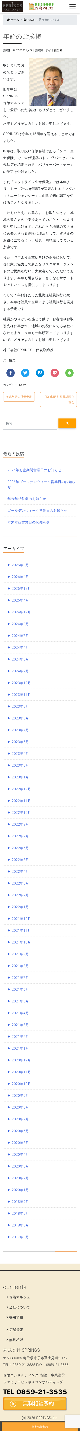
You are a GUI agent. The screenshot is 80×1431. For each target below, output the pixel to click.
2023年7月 (20, 730)
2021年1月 (20, 1048)
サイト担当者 (54, 50)
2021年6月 (20, 989)
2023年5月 (20, 742)
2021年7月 (20, 977)
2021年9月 (20, 954)
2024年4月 (20, 647)
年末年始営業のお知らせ (26, 499)
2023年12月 (21, 683)
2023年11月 (21, 694)
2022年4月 (20, 871)
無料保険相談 (40, 1426)
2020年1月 (20, 1190)
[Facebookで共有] (10, 373)
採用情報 (16, 1317)
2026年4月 (20, 577)
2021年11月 (21, 930)
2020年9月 (20, 1095)
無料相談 (16, 1340)
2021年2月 (20, 1036)
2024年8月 (20, 624)
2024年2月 (20, 671)
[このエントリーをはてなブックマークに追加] (40, 373)
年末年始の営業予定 (19, 397)
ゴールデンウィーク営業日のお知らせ (37, 510)
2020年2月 (20, 1178)
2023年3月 (20, 765)
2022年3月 (20, 883)
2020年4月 (20, 1154)
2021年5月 (20, 1001)
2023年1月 (20, 777)
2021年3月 (20, 1025)
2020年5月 (20, 1143)
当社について (19, 1307)
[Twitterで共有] (25, 373)
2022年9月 (20, 824)
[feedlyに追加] (69, 373)
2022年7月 (20, 836)
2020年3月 (20, 1166)
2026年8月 (20, 565)
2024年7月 (20, 635)
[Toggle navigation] (69, 6)
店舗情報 (16, 1329)
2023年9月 (20, 706)
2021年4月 (20, 1013)
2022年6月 (20, 848)
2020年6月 (20, 1131)
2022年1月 (20, 907)
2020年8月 (20, 1107)
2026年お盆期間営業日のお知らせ (34, 470)
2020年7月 (20, 1119)
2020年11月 (21, 1072)
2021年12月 (21, 918)
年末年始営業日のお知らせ (28, 522)
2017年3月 (20, 1237)
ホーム (14, 20)
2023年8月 (20, 718)
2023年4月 (20, 753)
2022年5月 (20, 860)
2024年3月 (20, 659)
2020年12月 (21, 1060)
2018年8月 (20, 1213)
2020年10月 (21, 1084)
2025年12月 (21, 588)
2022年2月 (20, 895)
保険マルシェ (19, 1297)
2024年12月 (21, 612)
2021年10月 (21, 942)
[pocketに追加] (55, 373)
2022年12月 (21, 789)
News (31, 20)
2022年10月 (21, 812)
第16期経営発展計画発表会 (59, 399)
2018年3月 (20, 1225)
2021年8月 (20, 966)
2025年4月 (20, 600)
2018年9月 (20, 1201)
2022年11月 (21, 801)
